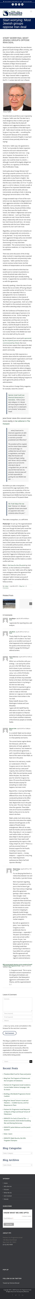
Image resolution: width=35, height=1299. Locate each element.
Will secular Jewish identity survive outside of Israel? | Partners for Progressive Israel (17, 965)
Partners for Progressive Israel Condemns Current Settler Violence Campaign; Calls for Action (17, 1087)
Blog (20, 586)
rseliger (6, 586)
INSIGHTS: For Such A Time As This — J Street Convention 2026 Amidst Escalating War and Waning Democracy (17, 1120)
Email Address (8, 1218)
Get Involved (8, 1196)
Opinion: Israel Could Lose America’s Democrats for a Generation (16, 397)
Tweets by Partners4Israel (11, 1283)
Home (6, 1183)
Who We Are (8, 1186)
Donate (6, 1199)
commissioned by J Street (11, 343)
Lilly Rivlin (12, 632)
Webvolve (26, 1291)
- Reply (11, 658)
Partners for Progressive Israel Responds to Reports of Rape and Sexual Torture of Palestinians (17, 1111)
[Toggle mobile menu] (31, 11)
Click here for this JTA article (16, 565)
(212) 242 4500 (28, 1)
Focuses (6, 1189)
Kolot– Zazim (8, 1134)
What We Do (8, 1193)
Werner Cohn (13, 728)
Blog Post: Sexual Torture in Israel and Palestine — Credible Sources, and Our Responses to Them (16, 1103)
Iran (23, 586)
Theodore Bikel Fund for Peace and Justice (17, 1074)
